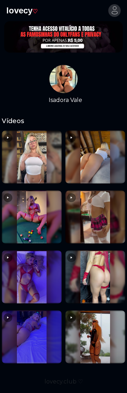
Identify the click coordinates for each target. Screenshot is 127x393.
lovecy (22, 10)
